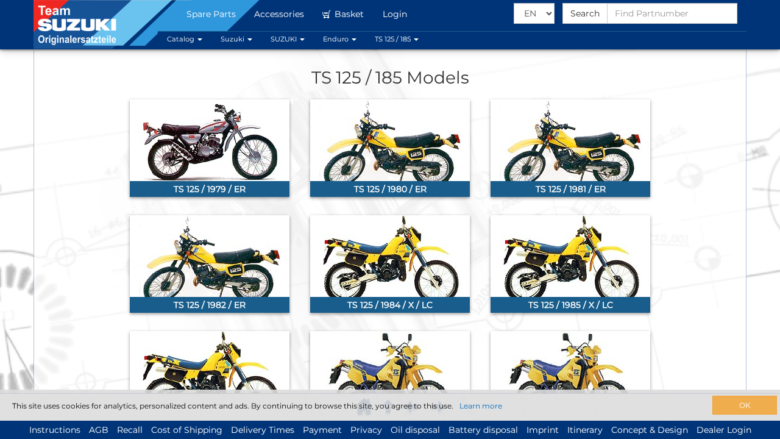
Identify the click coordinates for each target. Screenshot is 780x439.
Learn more (480, 405)
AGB (98, 429)
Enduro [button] (336, 39)
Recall (130, 429)
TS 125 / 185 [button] (394, 39)
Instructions (54, 429)
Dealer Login (724, 429)
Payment (322, 429)
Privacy (366, 429)
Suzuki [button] (233, 39)
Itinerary (585, 429)
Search (585, 13)
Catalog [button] (181, 39)
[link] (209, 148)
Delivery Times (262, 429)
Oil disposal (415, 429)
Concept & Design (649, 429)
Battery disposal (483, 429)
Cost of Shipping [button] (186, 429)
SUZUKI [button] (285, 39)
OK (745, 405)
